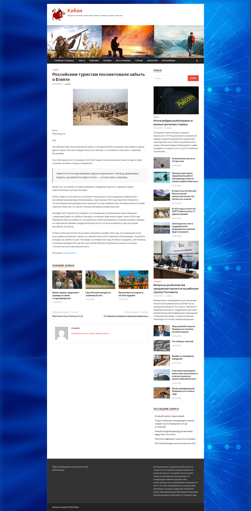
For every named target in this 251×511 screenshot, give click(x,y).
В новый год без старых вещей (169, 416)
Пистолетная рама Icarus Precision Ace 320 (175, 443)
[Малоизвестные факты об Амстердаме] (133, 289)
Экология (152, 61)
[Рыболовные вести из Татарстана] (162, 167)
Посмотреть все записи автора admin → (91, 333)
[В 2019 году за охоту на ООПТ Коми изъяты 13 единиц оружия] (162, 217)
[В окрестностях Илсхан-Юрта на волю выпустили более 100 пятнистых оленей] (162, 200)
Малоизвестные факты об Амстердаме (131, 294)
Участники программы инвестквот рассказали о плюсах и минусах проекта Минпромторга (185, 374)
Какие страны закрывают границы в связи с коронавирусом (65, 295)
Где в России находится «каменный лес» (98, 294)
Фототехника (123, 61)
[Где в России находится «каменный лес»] (100, 289)
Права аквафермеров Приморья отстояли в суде (183, 391)
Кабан (74, 10)
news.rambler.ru (69, 253)
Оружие (107, 61)
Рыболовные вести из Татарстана (183, 159)
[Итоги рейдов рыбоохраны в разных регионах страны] (176, 114)
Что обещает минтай (182, 341)
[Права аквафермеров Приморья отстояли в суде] (162, 397)
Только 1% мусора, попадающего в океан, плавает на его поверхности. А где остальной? (175, 423)
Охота (81, 61)
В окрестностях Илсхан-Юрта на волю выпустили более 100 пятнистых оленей (184, 195)
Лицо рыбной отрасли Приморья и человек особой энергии (183, 329)
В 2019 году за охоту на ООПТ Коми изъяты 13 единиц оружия (184, 211)
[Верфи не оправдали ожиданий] (162, 365)
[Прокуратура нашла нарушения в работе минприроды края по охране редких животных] (162, 182)
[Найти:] (176, 78)
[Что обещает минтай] (162, 350)
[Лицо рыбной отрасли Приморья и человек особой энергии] (162, 335)
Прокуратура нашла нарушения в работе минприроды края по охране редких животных (185, 177)
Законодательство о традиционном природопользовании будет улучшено (183, 227)
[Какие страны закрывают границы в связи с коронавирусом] (67, 289)
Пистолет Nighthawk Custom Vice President (175, 439)
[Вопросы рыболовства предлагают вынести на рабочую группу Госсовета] (176, 279)
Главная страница (64, 61)
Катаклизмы (168, 61)
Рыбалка (94, 61)
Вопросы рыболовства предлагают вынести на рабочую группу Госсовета (176, 288)
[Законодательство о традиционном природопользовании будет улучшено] (162, 232)
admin (68, 84)
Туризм (139, 61)
